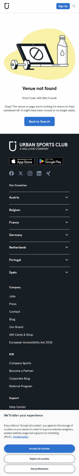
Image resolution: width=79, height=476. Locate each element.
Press (12, 304)
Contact (14, 311)
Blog (12, 319)
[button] (39, 197)
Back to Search (39, 121)
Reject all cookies (39, 458)
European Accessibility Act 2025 (30, 342)
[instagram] (30, 173)
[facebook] (11, 173)
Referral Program (20, 386)
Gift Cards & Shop (21, 334)
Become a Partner (21, 371)
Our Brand (16, 327)
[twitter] (20, 173)
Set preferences (39, 468)
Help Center (17, 407)
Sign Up (63, 6)
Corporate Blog (19, 378)
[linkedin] (39, 173)
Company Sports (20, 363)
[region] (39, 443)
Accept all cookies (39, 448)
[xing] (48, 173)
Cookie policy (20, 436)
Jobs (12, 296)
